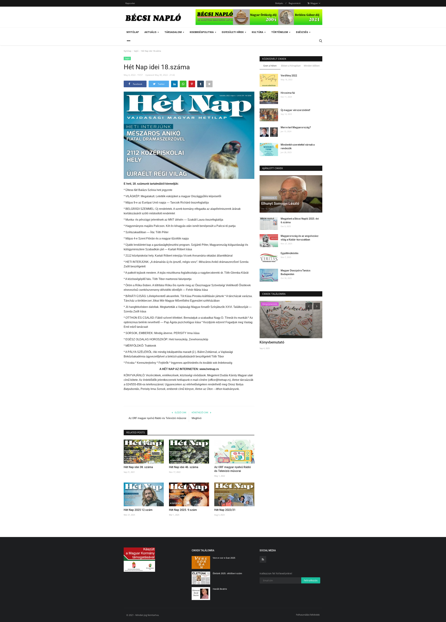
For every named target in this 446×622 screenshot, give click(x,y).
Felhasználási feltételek (308, 614)
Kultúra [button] (258, 32)
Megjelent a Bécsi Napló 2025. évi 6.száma (300, 220)
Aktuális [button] (150, 32)
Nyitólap (132, 32)
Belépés (279, 3)
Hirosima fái (288, 92)
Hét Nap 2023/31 (225, 510)
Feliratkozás (311, 580)
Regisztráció (295, 3)
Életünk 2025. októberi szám (227, 573)
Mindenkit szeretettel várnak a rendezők (298, 146)
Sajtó (136, 51)
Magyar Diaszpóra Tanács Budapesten (295, 272)
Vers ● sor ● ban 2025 (224, 558)
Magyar (313, 3)
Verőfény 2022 (289, 75)
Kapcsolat (130, 3)
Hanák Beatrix (220, 589)
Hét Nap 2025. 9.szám (183, 510)
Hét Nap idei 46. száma (183, 467)
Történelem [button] (280, 32)
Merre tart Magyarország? (296, 127)
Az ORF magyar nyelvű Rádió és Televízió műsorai (157, 418)
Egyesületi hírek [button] (233, 32)
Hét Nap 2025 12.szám (138, 510)
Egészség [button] (302, 32)
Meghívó (197, 418)
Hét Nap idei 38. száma (138, 467)
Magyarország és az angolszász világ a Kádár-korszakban (299, 238)
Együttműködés (289, 253)
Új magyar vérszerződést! (295, 110)
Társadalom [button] (173, 32)
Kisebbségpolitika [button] (202, 32)
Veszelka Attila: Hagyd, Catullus (285, 342)
